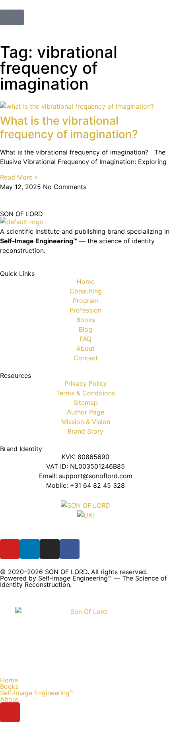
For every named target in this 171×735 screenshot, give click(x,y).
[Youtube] (10, 549)
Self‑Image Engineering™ (37, 693)
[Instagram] (50, 549)
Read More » (19, 177)
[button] (85, 686)
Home (9, 680)
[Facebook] (70, 549)
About (9, 699)
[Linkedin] (30, 549)
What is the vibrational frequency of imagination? (69, 127)
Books (9, 686)
